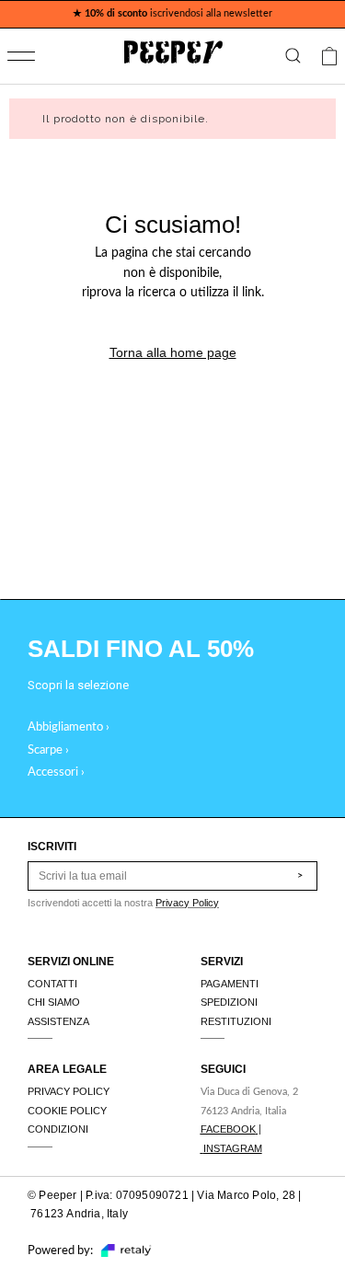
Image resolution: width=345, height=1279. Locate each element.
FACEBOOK (228, 1129)
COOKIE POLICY (67, 1110)
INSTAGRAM (232, 1148)
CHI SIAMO (54, 1002)
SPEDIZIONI (229, 1002)
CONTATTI (52, 983)
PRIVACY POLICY (68, 1091)
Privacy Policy (187, 902)
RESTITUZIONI (236, 1021)
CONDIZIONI (58, 1129)
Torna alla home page (172, 352)
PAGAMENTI (230, 983)
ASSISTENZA (58, 1021)
